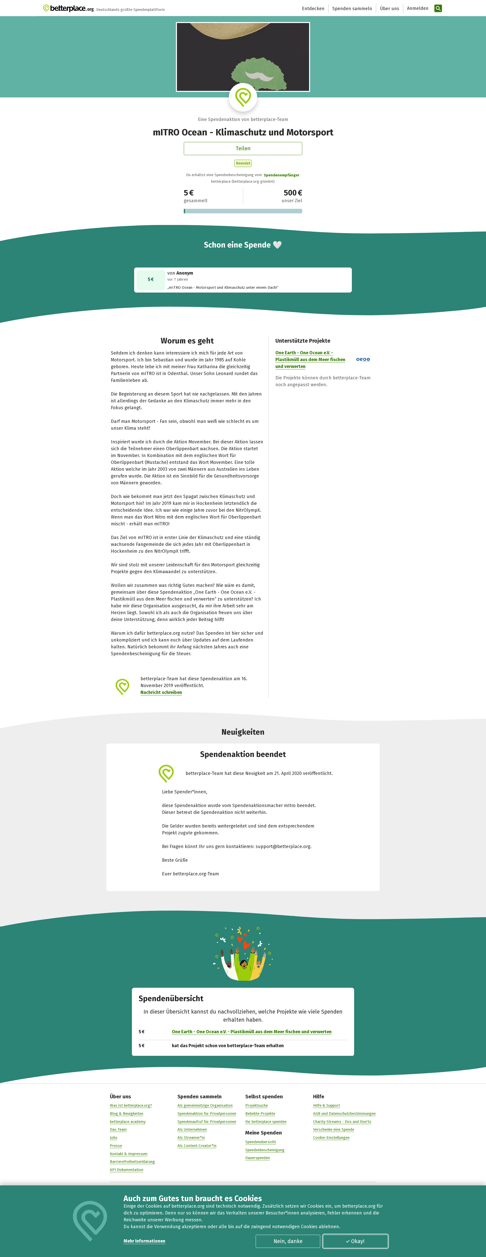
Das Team (118, 1129)
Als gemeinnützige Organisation (205, 1105)
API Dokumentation (126, 1169)
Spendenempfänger (281, 175)
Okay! (357, 1241)
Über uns (389, 8)
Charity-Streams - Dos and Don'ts (342, 1121)
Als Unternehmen (192, 1129)
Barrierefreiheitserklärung (132, 1161)
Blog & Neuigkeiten (126, 1113)
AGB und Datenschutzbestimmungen (344, 1113)
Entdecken (313, 8)
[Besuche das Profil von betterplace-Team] (243, 97)
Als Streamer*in (191, 1137)
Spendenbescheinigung (265, 1150)
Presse (116, 1145)
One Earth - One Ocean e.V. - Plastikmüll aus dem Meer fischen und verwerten (310, 359)
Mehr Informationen (144, 1241)
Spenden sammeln (352, 8)
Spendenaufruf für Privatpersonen (206, 1121)
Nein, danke (288, 1241)
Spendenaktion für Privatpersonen (206, 1113)
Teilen (243, 148)
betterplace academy (128, 1121)
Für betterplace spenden (266, 1121)
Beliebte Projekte (260, 1113)
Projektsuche (256, 1105)
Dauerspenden (257, 1158)
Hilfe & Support (326, 1105)
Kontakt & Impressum (129, 1153)
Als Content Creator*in (196, 1145)
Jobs (113, 1137)
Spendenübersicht (260, 1142)
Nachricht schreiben (161, 692)
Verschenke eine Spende (333, 1129)
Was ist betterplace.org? (131, 1105)
